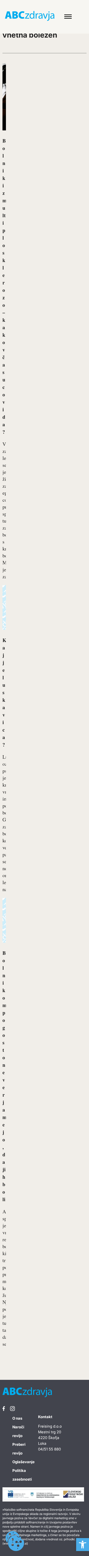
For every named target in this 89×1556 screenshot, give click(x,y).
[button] (82, 1544)
